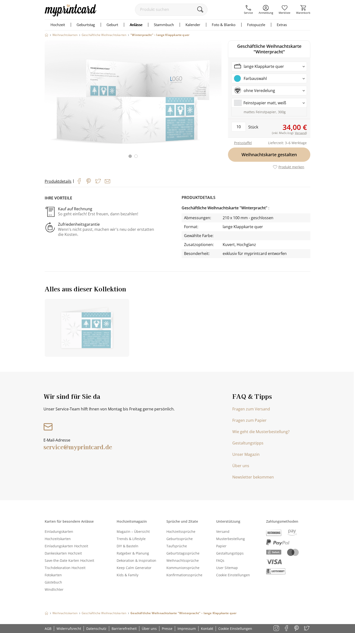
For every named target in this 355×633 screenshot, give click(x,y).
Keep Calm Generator (134, 567)
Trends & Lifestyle (131, 538)
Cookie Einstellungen (233, 575)
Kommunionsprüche (182, 567)
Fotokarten (53, 575)
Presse (167, 628)
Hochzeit (57, 24)
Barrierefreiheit (124, 628)
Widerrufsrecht (69, 628)
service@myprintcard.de (77, 447)
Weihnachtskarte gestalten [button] (269, 154)
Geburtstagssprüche (182, 553)
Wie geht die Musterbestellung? (261, 431)
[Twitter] (98, 181)
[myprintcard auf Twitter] (307, 628)
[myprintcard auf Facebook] (287, 628)
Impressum (187, 628)
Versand (222, 531)
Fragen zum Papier (249, 420)
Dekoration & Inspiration (136, 560)
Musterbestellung (230, 538)
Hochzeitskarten (58, 538)
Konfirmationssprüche (184, 575)
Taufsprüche (176, 546)
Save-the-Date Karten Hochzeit (69, 560)
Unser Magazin (246, 454)
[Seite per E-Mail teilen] (107, 181)
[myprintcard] (70, 15)
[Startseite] (46, 35)
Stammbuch (164, 24)
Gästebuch (53, 582)
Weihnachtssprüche (182, 560)
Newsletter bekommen (253, 477)
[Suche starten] (200, 9)
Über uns (240, 465)
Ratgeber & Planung (133, 553)
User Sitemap (227, 567)
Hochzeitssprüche (180, 531)
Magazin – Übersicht (133, 531)
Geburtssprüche (179, 538)
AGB (48, 628)
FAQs (220, 560)
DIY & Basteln (127, 546)
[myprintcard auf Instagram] (276, 628)
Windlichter (54, 589)
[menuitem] (248, 9)
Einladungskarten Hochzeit (66, 546)
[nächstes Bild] (217, 102)
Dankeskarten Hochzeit (63, 553)
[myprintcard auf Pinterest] (297, 628)
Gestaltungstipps (247, 443)
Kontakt (207, 628)
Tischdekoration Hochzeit (65, 567)
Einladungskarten (59, 531)
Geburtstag (86, 24)
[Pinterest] (89, 181)
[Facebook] (79, 181)
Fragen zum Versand (251, 409)
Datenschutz (96, 628)
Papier (221, 546)
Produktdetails (58, 181)
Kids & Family (127, 575)
